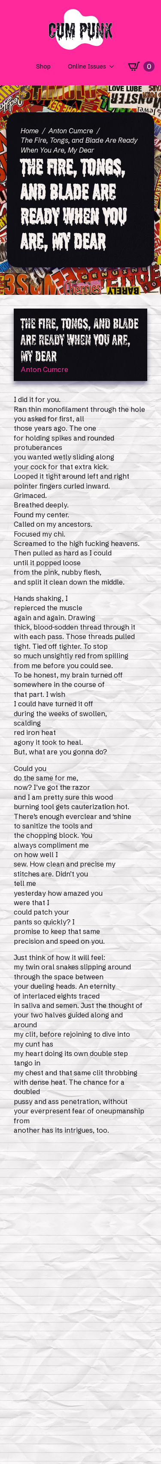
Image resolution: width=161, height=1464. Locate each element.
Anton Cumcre (71, 130)
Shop (43, 66)
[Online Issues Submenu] (114, 66)
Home (30, 130)
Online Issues (87, 66)
